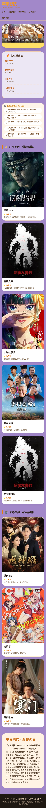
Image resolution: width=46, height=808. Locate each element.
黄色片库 (22, 12)
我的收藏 (5, 17)
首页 (3, 12)
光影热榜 (12, 12)
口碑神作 (32, 12)
